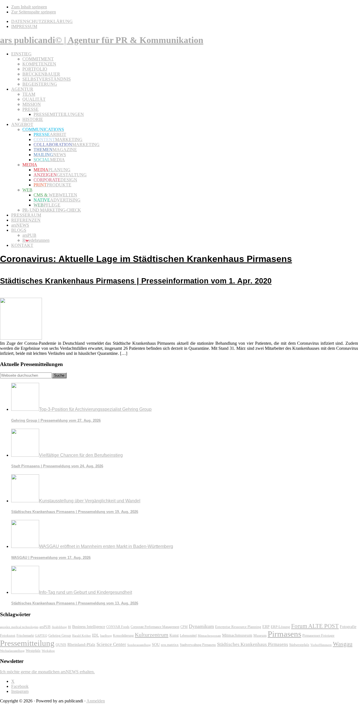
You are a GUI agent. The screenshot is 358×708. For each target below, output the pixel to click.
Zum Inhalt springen (29, 6)
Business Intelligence (88, 626)
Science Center (111, 644)
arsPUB (45, 627)
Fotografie (348, 627)
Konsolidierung (123, 635)
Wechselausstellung (12, 650)
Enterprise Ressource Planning (238, 627)
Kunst (174, 635)
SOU (156, 645)
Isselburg (106, 635)
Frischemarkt (25, 635)
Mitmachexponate (209, 635)
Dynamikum (201, 626)
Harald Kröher (81, 635)
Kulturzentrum (151, 635)
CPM (184, 627)
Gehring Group (59, 635)
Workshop (48, 650)
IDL (95, 635)
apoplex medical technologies (19, 627)
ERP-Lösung (280, 627)
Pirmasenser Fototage (318, 635)
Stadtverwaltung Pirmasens (198, 645)
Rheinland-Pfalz (81, 644)
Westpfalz (33, 651)
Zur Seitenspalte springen (33, 12)
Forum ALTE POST (315, 626)
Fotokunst (7, 635)
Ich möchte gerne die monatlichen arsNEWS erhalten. (47, 671)
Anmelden (95, 700)
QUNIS (61, 645)
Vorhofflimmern (321, 644)
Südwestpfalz (299, 645)
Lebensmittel (188, 635)
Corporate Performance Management (155, 627)
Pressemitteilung (27, 643)
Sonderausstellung (139, 644)
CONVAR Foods (117, 627)
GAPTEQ (41, 635)
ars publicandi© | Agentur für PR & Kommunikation (101, 40)
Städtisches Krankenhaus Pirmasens (252, 644)
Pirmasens (284, 633)
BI (69, 627)
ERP (266, 627)
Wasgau (342, 643)
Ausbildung (59, 627)
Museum (260, 635)
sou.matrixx (170, 645)
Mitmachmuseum (237, 635)
